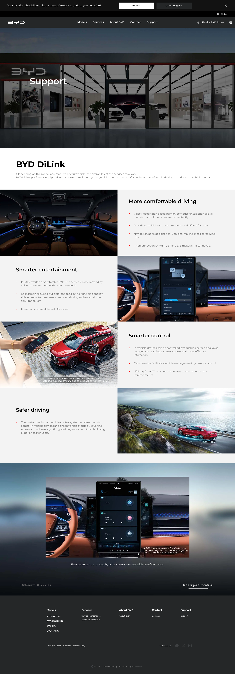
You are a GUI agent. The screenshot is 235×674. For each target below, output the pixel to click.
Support (152, 22)
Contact (135, 22)
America (136, 5)
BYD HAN (52, 626)
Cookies (67, 645)
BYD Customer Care (91, 619)
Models (82, 22)
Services (98, 22)
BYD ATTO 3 (54, 616)
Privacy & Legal (54, 645)
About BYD (117, 22)
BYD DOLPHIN (55, 621)
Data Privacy (79, 645)
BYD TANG (53, 630)
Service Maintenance (91, 616)
